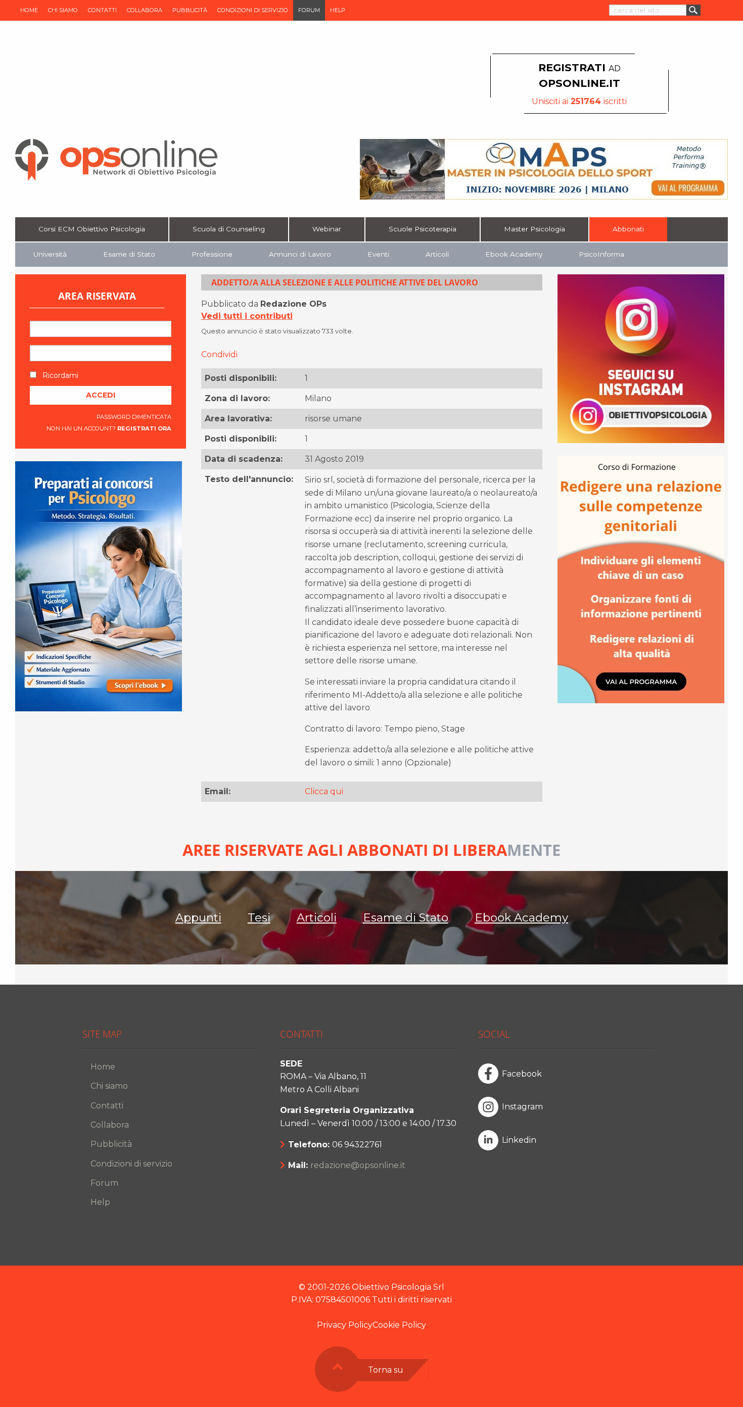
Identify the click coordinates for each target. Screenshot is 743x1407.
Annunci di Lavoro (300, 254)
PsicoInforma (601, 254)
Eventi (378, 254)
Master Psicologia (534, 229)
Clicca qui (324, 791)
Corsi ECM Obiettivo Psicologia (91, 229)
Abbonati (628, 229)
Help (337, 10)
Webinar (326, 229)
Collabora (144, 10)
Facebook (522, 1074)
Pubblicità (189, 10)
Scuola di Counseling (229, 229)
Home (29, 10)
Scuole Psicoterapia (422, 229)
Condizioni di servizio (252, 10)
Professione (212, 254)
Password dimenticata (134, 416)
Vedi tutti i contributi (247, 316)
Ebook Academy (513, 254)
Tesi (259, 917)
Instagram (522, 1106)
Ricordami (59, 375)
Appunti (198, 917)
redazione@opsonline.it (357, 1165)
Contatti (102, 10)
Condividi (219, 354)
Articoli (437, 254)
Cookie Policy (399, 1325)
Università (50, 254)
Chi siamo (63, 10)
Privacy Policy (345, 1325)
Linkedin (519, 1140)
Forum (309, 10)
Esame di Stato (129, 254)
